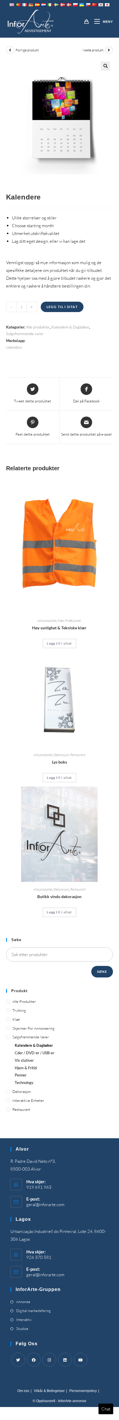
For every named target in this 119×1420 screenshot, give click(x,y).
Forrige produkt (27, 50)
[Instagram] (49, 1360)
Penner (21, 1075)
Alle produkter (38, 327)
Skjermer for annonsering (33, 1028)
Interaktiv (24, 1319)
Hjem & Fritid (26, 1068)
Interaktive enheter (28, 1100)
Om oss (23, 1391)
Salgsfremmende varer (25, 333)
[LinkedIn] (65, 1360)
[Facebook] (34, 1360)
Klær (60, 620)
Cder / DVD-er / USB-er (34, 1052)
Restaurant (77, 755)
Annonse (23, 1301)
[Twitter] (18, 1360)
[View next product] (109, 50)
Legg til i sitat (62, 307)
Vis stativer (24, 1060)
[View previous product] (10, 50)
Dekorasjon (61, 755)
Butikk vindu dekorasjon (59, 896)
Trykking (19, 1010)
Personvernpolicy (83, 1391)
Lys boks (59, 762)
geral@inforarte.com (45, 1204)
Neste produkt (93, 50)
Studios (22, 1328)
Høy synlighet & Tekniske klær (59, 627)
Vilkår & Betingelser (49, 1391)
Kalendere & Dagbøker (70, 327)
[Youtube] (81, 1360)
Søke (102, 971)
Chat (105, 1409)
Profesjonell (73, 620)
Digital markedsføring (33, 1310)
